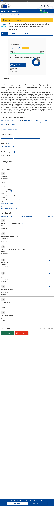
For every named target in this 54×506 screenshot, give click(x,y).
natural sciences (5, 120)
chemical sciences (16, 120)
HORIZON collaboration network (10, 208)
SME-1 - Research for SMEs (8, 146)
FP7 (19, 14)
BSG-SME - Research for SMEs (9, 165)
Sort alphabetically (6, 216)
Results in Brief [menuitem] (12, 33)
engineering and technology (8, 122)
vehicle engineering (37, 122)
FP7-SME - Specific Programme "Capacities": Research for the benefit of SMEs (20, 138)
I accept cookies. (16, 503)
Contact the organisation (8, 203)
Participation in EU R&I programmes (11, 207)
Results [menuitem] (26, 33)
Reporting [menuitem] (20, 33)
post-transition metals (41, 120)
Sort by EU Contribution (27, 216)
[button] (44, 6)
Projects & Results (11, 14)
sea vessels (13, 124)
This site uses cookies (16, 500)
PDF (23, 333)
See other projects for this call (8, 157)
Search (48, 6)
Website (5, 205)
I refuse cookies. (37, 503)
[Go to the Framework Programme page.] (3, 26)
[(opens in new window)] (6, 5)
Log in (41, 6)
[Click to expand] (49, 221)
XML (9, 333)
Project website (14, 48)
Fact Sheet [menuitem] (4, 33)
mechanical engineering (24, 122)
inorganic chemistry (28, 120)
